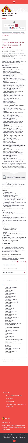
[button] (14, 2)
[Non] (26, 438)
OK (14, 441)
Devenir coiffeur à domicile (11, 314)
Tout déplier (22, 261)
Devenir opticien (8, 333)
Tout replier (14, 261)
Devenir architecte (9, 290)
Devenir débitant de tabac (11, 302)
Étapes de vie (16, 32)
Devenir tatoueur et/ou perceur (12, 348)
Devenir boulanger (9, 305)
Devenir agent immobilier (10, 287)
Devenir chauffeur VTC (10, 351)
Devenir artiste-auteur (10, 293)
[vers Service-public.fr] (16, 28)
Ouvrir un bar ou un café (10, 299)
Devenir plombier (9, 336)
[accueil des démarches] (14, 22)
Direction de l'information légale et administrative (11, 359)
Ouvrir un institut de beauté (11, 330)
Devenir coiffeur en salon (10, 311)
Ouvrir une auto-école (10, 296)
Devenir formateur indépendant (12, 327)
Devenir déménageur (10, 320)
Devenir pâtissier (9, 308)
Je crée (22, 32)
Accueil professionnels (7, 32)
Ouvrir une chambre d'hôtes (11, 317)
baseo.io (13, 361)
